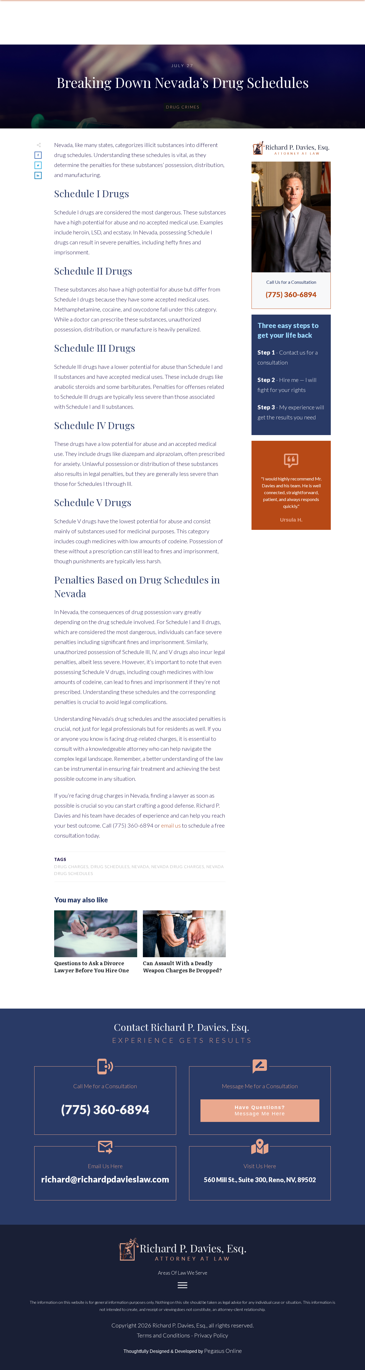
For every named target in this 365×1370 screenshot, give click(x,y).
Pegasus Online (223, 1350)
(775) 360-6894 (291, 294)
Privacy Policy (211, 1335)
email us (171, 825)
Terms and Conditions (163, 1335)
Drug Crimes (182, 106)
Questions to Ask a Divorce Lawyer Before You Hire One (95, 944)
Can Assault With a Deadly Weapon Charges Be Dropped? (184, 944)
